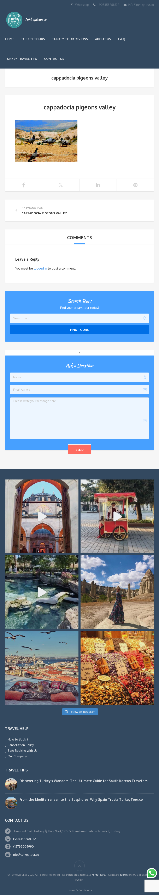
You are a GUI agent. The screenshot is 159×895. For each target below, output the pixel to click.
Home (9, 39)
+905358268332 (108, 4)
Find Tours (79, 330)
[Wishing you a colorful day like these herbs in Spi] (117, 668)
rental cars (98, 874)
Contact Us (54, 59)
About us (103, 39)
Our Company (17, 756)
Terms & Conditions (79, 890)
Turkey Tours (33, 39)
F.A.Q (121, 39)
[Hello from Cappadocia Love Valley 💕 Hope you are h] (117, 592)
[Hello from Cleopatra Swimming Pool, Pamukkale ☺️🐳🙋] (41, 592)
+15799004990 (23, 846)
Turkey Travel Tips (21, 59)
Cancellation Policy (21, 745)
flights (124, 874)
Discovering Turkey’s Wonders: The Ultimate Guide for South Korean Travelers (83, 781)
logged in (40, 268)
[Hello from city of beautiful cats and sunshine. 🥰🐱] (41, 668)
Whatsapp (82, 4)
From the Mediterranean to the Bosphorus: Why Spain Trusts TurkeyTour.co (81, 799)
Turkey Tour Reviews (70, 39)
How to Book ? (18, 739)
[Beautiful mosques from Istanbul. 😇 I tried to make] (41, 516)
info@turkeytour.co (141, 4)
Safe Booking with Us (22, 751)
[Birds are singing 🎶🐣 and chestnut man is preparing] (117, 516)
